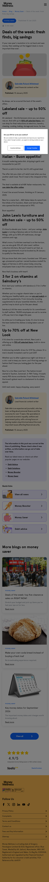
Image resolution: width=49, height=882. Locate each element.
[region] (24, 141)
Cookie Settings (15, 148)
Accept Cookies (32, 148)
